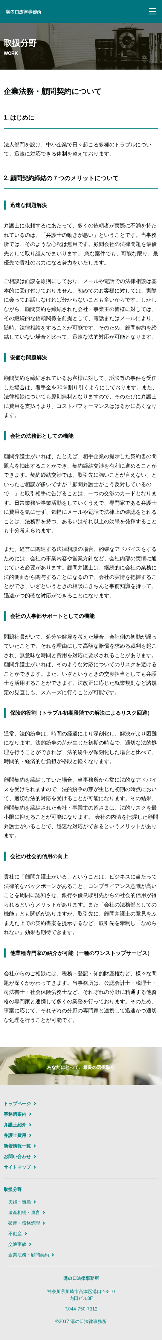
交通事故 (17, 1244)
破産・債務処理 (24, 1223)
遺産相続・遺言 (24, 1212)
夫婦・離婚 (19, 1202)
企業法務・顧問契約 (28, 1255)
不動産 (15, 1233)
